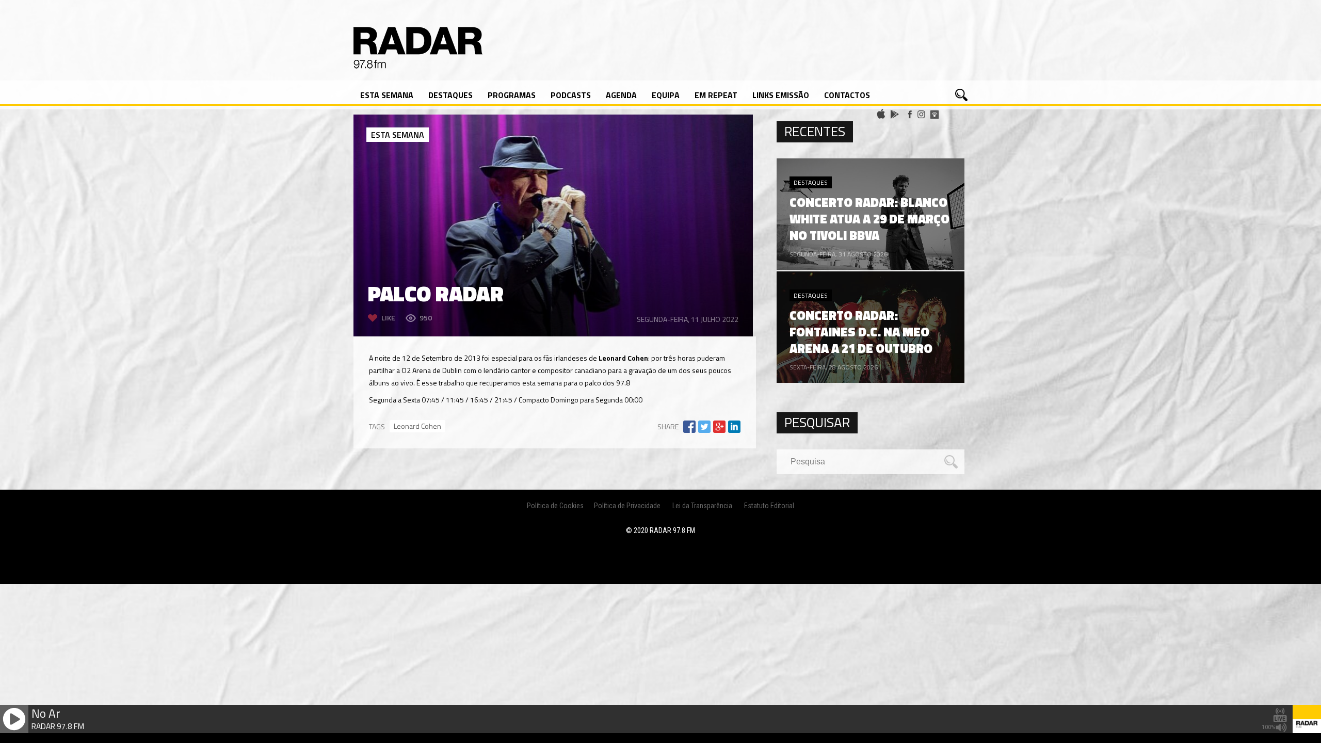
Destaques (450, 95)
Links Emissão (780, 95)
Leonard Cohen (417, 426)
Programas (512, 95)
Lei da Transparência (702, 506)
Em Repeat (716, 95)
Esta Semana (386, 95)
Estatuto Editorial (769, 506)
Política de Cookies (555, 506)
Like (388, 317)
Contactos (847, 95)
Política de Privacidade (627, 506)
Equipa (666, 95)
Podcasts (571, 95)
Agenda (621, 95)
